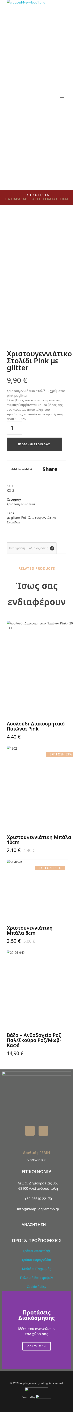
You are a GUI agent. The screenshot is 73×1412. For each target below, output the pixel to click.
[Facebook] (30, 1131)
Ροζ (23, 517)
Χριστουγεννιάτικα (21, 504)
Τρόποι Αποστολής (37, 1251)
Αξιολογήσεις (41, 548)
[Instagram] (43, 1131)
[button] (6, 1330)
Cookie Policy (36, 1287)
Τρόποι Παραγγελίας (36, 1260)
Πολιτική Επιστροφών (36, 1278)
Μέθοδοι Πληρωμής (36, 1269)
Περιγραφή (17, 548)
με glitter (13, 517)
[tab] (17, 548)
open (59, 226)
